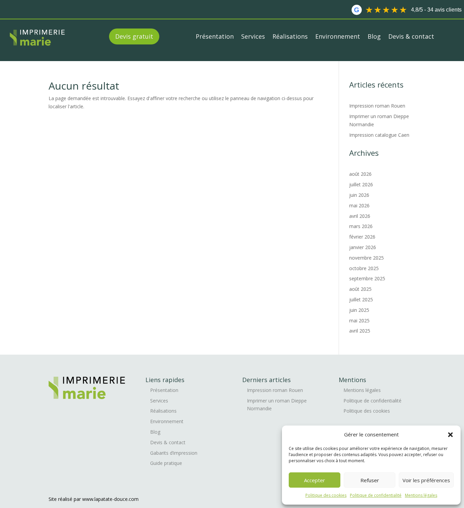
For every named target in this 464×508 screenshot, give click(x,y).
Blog (374, 36)
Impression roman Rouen (378, 105)
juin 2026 (359, 195)
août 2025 (360, 289)
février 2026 (362, 236)
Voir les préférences (426, 480)
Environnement (337, 36)
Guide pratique (166, 463)
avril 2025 (359, 330)
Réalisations (290, 36)
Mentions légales (421, 495)
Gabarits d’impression (173, 453)
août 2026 (360, 174)
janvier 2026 (362, 247)
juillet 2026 (361, 184)
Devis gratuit (134, 36)
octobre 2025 (364, 268)
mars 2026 (361, 226)
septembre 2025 (367, 278)
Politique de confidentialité (375, 495)
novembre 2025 (366, 258)
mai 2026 (359, 205)
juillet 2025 (361, 299)
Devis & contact (411, 36)
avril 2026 (359, 216)
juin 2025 (359, 310)
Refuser (369, 480)
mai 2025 (359, 320)
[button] (450, 434)
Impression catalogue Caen (380, 135)
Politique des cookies (325, 495)
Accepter (314, 480)
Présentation (215, 36)
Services (253, 36)
